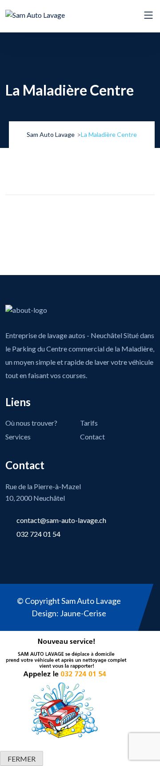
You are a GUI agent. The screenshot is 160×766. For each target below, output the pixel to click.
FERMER (22, 758)
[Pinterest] (110, 215)
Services (18, 436)
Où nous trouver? (31, 423)
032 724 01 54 (38, 534)
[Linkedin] (90, 215)
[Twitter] (70, 215)
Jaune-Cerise (83, 613)
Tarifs (89, 423)
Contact (92, 436)
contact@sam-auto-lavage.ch (61, 520)
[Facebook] (50, 215)
